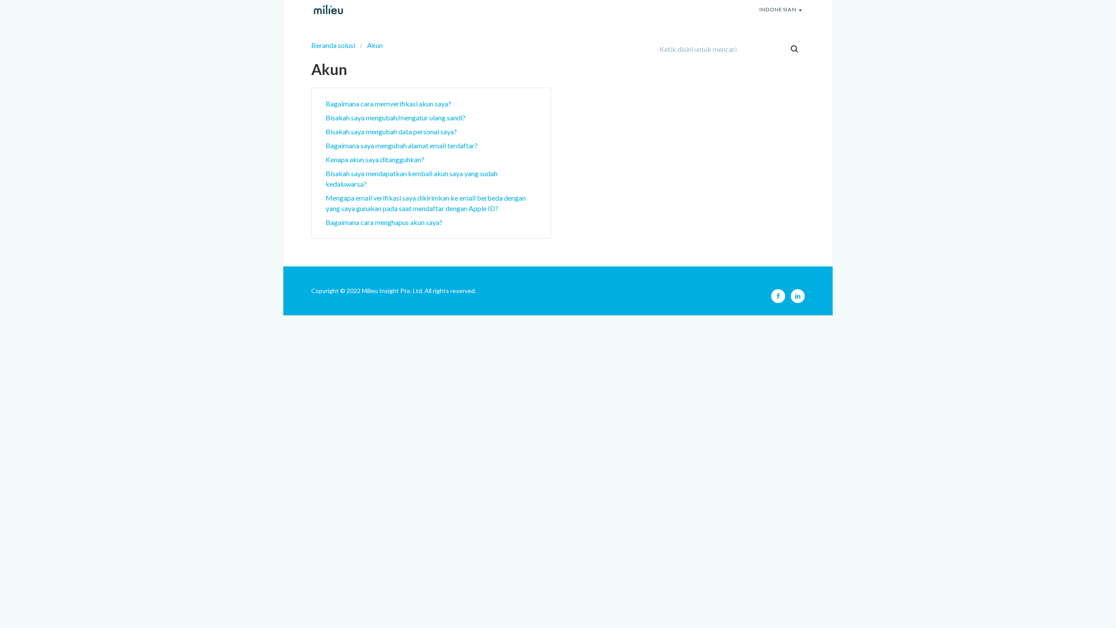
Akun (375, 45)
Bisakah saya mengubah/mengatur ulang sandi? (396, 117)
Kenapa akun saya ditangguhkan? (375, 159)
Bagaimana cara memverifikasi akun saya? (388, 103)
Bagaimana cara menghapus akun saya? (384, 222)
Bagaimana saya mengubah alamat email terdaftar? (402, 145)
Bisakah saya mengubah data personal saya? (391, 131)
